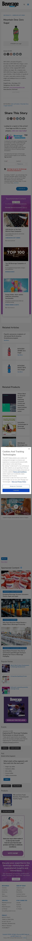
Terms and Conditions (20, 472)
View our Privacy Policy (19, 482)
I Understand (16, 490)
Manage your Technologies (16, 486)
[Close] (29, 449)
